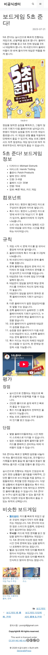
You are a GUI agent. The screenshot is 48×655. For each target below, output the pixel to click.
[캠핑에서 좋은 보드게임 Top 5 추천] (11, 572)
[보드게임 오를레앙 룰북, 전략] (11, 590)
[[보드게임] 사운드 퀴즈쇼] (31, 572)
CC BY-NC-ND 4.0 (17, 640)
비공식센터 (12, 4)
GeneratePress (24, 650)
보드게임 (40, 608)
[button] (33, 4)
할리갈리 (14, 516)
